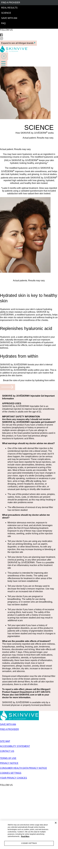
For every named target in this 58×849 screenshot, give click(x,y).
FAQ (3, 23)
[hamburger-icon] (3, 63)
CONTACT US (7, 751)
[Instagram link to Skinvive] (1, 39)
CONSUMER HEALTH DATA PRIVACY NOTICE (23, 768)
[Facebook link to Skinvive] (1, 35)
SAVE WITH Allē (9, 18)
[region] (29, 834)
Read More (25, 836)
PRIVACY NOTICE (9, 763)
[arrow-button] (7, 387)
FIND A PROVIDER (10, 2)
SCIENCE (6, 13)
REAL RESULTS (9, 8)
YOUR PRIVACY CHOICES (13, 778)
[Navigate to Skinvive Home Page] (19, 719)
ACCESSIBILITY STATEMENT (15, 746)
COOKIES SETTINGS (10, 773)
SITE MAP (5, 741)
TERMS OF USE (8, 758)
